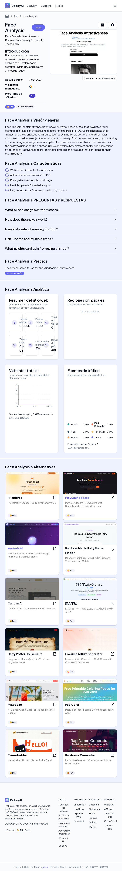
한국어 (63, 866)
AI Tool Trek (109, 827)
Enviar (92, 813)
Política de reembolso (64, 825)
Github (92, 822)
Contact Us (63, 840)
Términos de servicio (63, 807)
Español (44, 866)
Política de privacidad (63, 817)
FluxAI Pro (79, 809)
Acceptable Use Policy (64, 832)
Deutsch (34, 866)
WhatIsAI (108, 804)
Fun (16, 16)
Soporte (63, 845)
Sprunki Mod (79, 815)
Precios (59, 5)
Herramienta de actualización (100, 77)
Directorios (80, 804)
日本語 (25, 866)
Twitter (92, 826)
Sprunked (79, 821)
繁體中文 (104, 866)
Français (54, 866)
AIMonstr (109, 809)
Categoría (46, 5)
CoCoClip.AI (111, 821)
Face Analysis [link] (30, 16)
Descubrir (32, 5)
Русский (84, 866)
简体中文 (93, 866)
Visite (38, 27)
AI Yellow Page (109, 815)
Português (73, 866)
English (17, 866)
